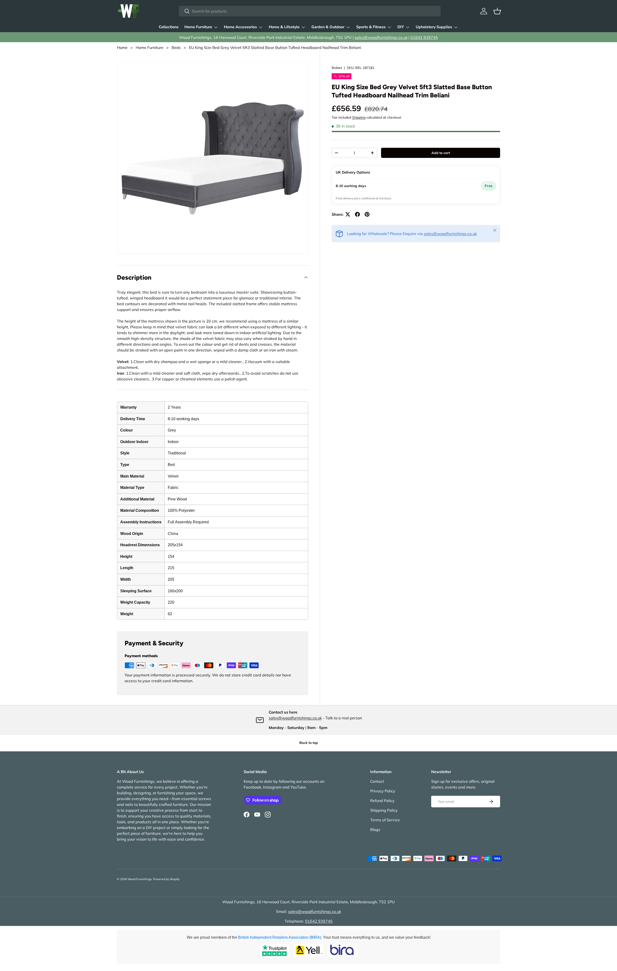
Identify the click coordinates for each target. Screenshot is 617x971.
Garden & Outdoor (327, 27)
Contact (377, 781)
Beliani (337, 68)
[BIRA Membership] (342, 950)
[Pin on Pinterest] (367, 214)
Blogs (375, 829)
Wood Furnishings (139, 879)
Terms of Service (385, 819)
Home (122, 47)
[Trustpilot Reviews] (274, 950)
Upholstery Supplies (434, 27)
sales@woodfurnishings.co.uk (381, 37)
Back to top (308, 743)
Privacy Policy (382, 791)
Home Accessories (240, 27)
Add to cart (440, 153)
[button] (497, 11)
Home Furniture (198, 27)
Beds (176, 47)
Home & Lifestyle (284, 27)
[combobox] (309, 11)
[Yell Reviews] (308, 950)
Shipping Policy (384, 810)
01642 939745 (424, 37)
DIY (400, 27)
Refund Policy (382, 800)
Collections (169, 27)
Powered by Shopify (166, 879)
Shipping (358, 117)
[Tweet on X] (348, 214)
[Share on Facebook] (357, 214)
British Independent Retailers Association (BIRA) (279, 937)
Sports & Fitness (371, 27)
